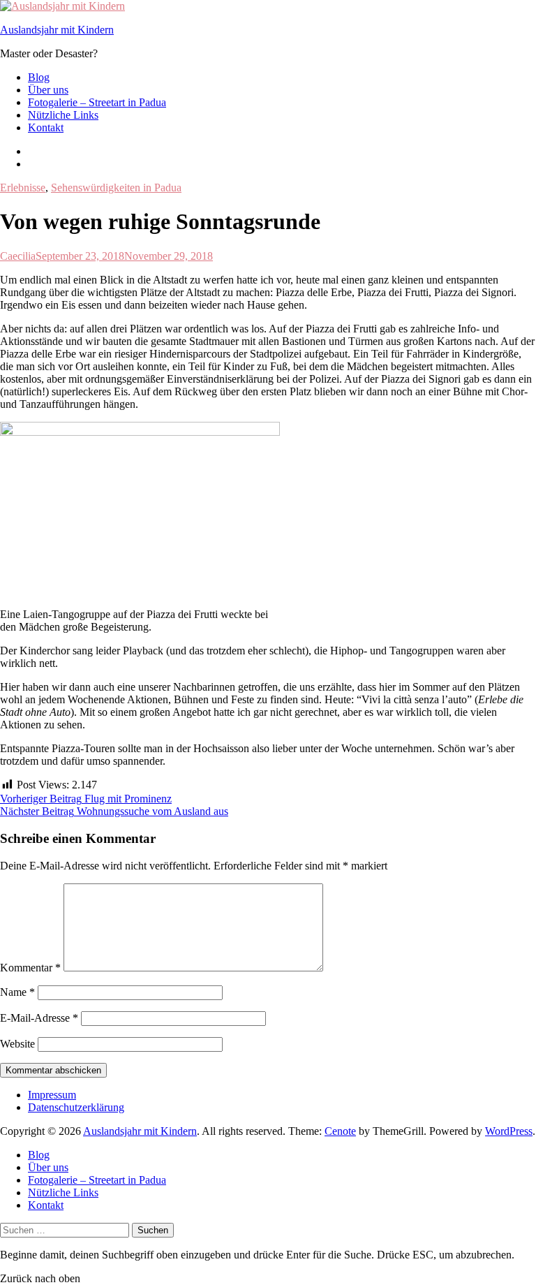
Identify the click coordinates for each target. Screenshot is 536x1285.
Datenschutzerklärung (76, 1107)
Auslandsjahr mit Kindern (57, 30)
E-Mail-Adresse (39, 1018)
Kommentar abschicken (53, 1070)
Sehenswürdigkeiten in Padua (116, 187)
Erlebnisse (22, 187)
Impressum (52, 1095)
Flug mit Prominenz (86, 799)
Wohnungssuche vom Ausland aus (114, 811)
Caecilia (18, 256)
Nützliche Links (63, 115)
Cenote (340, 1131)
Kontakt (46, 127)
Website (17, 1044)
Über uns (48, 90)
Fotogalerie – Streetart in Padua (97, 102)
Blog (39, 77)
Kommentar (30, 968)
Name (17, 992)
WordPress (509, 1131)
